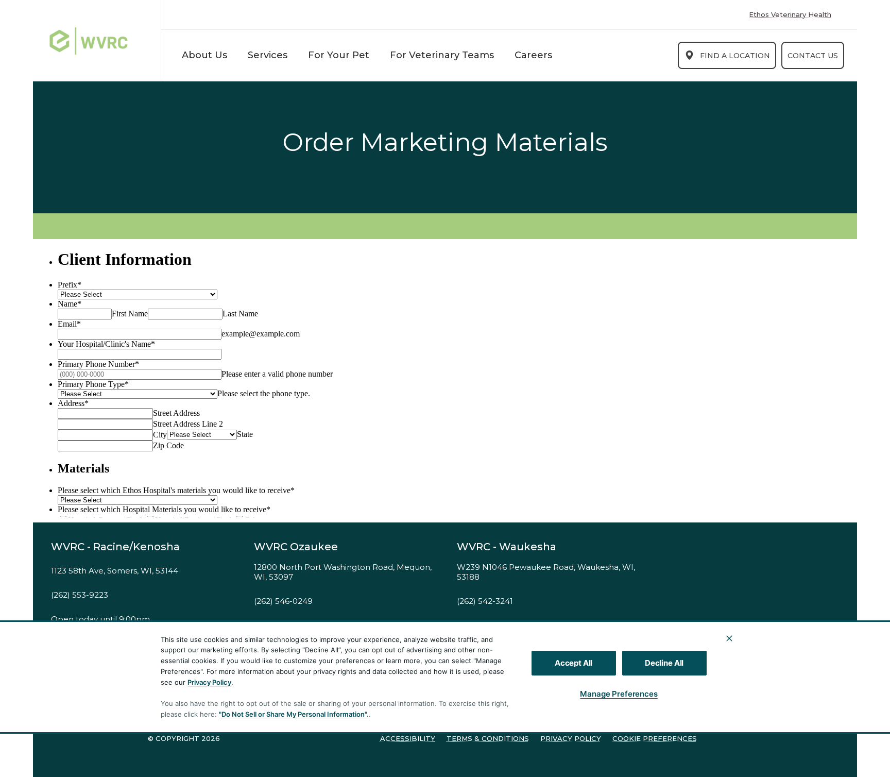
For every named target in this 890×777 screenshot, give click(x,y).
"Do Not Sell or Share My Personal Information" (293, 714)
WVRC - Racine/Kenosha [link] (115, 546)
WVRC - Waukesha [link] (506, 546)
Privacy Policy (209, 682)
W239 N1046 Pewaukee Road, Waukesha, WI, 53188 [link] (546, 572)
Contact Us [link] (813, 55)
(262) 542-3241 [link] (485, 601)
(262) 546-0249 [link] (283, 601)
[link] (99, 40)
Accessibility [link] (407, 738)
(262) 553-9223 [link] (79, 595)
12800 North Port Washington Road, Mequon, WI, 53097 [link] (343, 572)
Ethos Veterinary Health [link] (790, 14)
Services (267, 55)
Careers (533, 55)
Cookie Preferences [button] (654, 738)
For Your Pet (338, 55)
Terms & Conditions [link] (488, 738)
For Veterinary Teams (442, 55)
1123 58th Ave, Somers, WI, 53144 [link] (114, 571)
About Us (204, 55)
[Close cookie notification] (729, 638)
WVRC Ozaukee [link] (296, 546)
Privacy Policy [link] (570, 738)
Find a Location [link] (735, 55)
